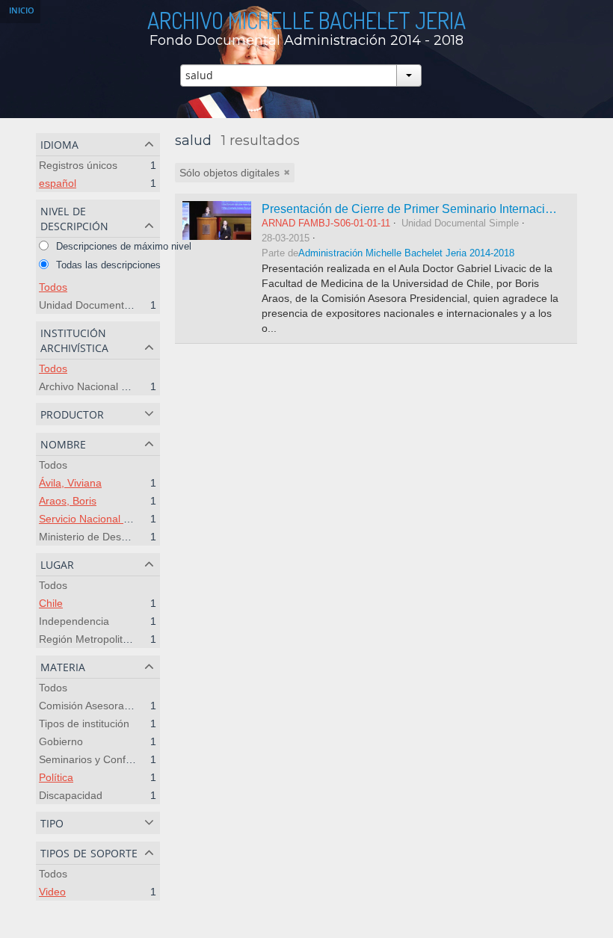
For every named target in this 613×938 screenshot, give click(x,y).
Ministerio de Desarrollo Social (110, 537)
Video (52, 892)
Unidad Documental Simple (103, 305)
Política (56, 777)
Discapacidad (70, 795)
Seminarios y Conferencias (102, 759)
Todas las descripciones (107, 265)
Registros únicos (78, 165)
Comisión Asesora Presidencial (112, 706)
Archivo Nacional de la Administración (127, 386)
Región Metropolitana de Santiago (119, 639)
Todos (53, 287)
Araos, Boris (67, 501)
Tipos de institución (84, 723)
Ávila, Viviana (70, 483)
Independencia (74, 621)
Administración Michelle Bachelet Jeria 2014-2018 (406, 253)
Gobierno (61, 741)
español (57, 183)
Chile (51, 603)
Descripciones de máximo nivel (122, 246)
